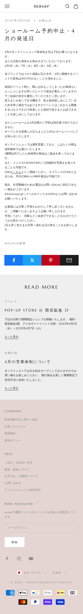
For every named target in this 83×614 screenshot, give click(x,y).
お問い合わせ (13, 483)
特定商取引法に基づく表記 (21, 419)
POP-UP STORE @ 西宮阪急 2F (37, 310)
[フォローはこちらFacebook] (7, 558)
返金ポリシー (13, 440)
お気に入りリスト (16, 426)
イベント (11, 301)
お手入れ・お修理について (21, 476)
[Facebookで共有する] (14, 260)
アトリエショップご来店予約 (23, 490)
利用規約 (10, 433)
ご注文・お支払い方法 (18, 462)
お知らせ (45, 20)
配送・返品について (17, 469)
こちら (17, 172)
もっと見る (11, 336)
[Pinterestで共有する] (51, 260)
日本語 (57, 572)
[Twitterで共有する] (32, 260)
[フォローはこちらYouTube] (31, 558)
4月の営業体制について (28, 361)
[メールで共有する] (69, 260)
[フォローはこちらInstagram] (19, 558)
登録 (14, 542)
